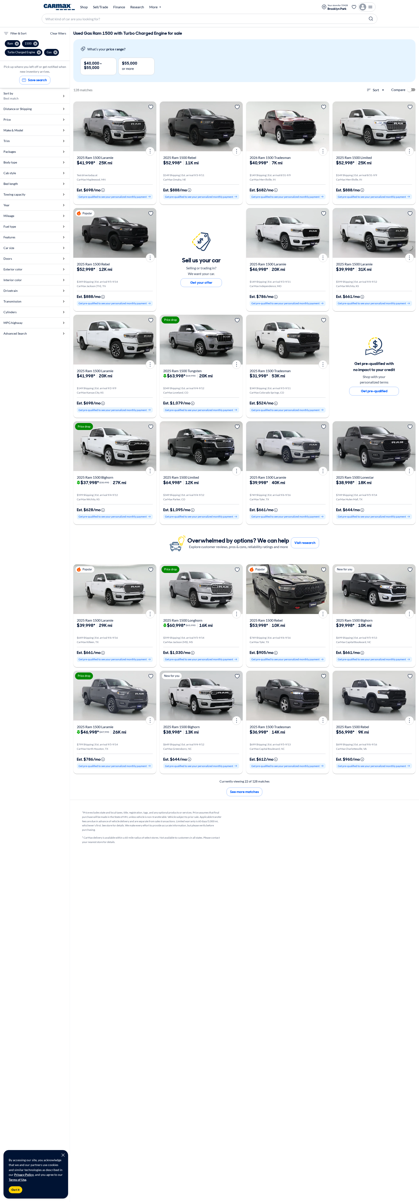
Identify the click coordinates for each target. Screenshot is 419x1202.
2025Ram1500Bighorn (95, 477)
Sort (376, 90)
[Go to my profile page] (366, 7)
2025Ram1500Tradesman (270, 371)
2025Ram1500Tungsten (182, 371)
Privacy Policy (24, 1174)
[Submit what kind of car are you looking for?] (371, 19)
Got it (15, 1190)
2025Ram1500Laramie (95, 157)
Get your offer (201, 282)
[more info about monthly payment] (103, 190)
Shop (84, 7)
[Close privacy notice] (63, 1155)
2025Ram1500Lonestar (355, 477)
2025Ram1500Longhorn (182, 620)
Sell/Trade (100, 7)
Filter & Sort (18, 33)
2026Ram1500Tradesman (270, 157)
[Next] (151, 126)
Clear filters (58, 33)
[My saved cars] (354, 7)
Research (137, 7)
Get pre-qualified (374, 391)
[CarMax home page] (59, 7)
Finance (119, 7)
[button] (12, 43)
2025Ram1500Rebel (179, 157)
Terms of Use (17, 1179)
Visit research (305, 542)
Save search (37, 80)
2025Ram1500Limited (354, 157)
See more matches (244, 791)
